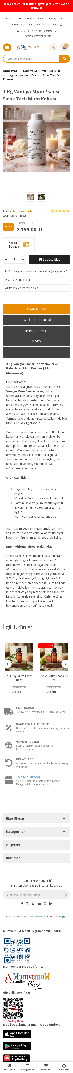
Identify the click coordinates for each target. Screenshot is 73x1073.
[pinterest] (45, 903)
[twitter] (33, 903)
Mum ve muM (23, 211)
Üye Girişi (9, 18)
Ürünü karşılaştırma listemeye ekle (27, 271)
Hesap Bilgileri (26, 18)
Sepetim (45, 1069)
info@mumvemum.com (38, 36)
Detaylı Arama (57, 18)
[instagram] (27, 903)
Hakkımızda (18, 24)
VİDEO (36, 341)
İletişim (42, 18)
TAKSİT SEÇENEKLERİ (36, 320)
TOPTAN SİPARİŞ (28, 777)
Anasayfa (10, 71)
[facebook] (22, 903)
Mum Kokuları (51, 71)
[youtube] (39, 903)
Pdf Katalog (55, 24)
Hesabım (64, 1069)
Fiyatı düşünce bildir (18, 280)
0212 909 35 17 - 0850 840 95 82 (38, 31)
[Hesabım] (53, 47)
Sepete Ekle (51, 259)
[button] (65, 664)
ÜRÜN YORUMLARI (36, 331)
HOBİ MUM (29, 71)
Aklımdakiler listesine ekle (21, 288)
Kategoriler (27, 1069)
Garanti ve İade (36, 24)
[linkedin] (50, 903)
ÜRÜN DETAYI (36, 309)
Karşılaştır (59, 271)
